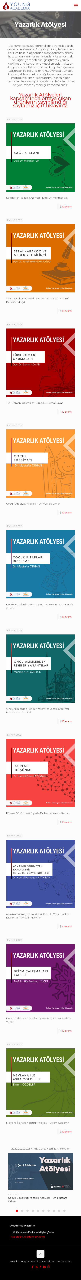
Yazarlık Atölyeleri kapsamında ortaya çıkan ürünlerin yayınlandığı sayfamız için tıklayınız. (40, 100)
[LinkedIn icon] (44, 1267)
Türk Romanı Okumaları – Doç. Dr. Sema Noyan (34, 402)
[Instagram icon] (48, 1267)
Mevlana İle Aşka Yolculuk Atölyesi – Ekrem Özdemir (37, 1122)
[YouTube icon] (40, 1267)
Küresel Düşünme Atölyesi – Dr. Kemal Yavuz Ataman (38, 813)
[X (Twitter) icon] (36, 1267)
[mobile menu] (76, 5)
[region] (40, 24)
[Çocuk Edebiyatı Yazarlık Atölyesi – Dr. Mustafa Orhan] (40, 1171)
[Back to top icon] (40, 1254)
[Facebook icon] (32, 1267)
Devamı (67, 206)
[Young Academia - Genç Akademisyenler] (16, 5)
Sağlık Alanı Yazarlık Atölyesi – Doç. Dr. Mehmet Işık (36, 197)
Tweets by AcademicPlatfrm (27, 1236)
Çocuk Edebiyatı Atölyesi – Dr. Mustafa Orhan (33, 503)
